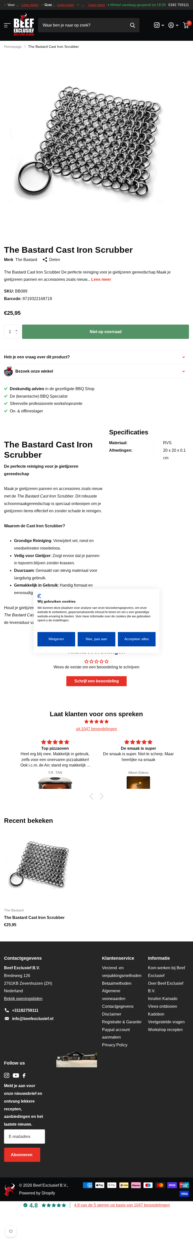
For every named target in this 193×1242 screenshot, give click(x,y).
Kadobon (156, 1014)
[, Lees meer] (159, 25)
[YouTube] (16, 1075)
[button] (18, 327)
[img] (96, 721)
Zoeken (132, 25)
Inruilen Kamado (162, 999)
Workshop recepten (165, 1030)
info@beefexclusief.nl (32, 1019)
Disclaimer (111, 1014)
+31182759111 (25, 1010)
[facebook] (24, 1075)
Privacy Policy (114, 1045)
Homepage (13, 47)
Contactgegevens (117, 1006)
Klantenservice (118, 958)
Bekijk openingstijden (23, 999)
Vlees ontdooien (162, 1006)
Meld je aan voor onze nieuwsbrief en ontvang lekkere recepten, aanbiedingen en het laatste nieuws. (23, 1105)
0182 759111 (178, 5)
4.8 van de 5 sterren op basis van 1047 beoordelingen (122, 1205)
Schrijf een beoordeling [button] (96, 681)
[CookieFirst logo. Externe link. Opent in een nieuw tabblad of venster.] (39, 596)
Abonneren (22, 1155)
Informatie (159, 958)
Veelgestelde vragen (166, 1022)
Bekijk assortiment (7, 25)
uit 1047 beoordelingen (96, 729)
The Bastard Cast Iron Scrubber (34, 917)
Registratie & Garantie (121, 1022)
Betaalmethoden (116, 983)
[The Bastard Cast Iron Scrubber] (42, 866)
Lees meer (29, 5)
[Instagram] (6, 1075)
